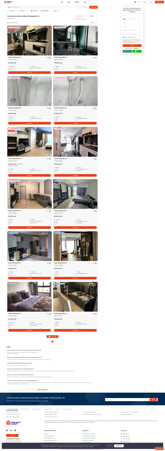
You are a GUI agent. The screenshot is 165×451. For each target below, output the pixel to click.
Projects (57, 409)
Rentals (12, 389)
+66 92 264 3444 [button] (126, 439)
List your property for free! (50, 438)
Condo (17, 389)
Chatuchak (27, 389)
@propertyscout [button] (126, 436)
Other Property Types (12, 409)
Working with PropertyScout (50, 440)
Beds (22, 10)
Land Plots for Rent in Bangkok (51, 416)
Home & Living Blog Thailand (89, 438)
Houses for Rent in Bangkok (12, 412)
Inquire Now (29, 72)
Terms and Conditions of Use (96, 449)
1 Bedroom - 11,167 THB (12, 353)
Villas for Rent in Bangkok (126, 414)
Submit (153, 399)
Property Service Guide (87, 440)
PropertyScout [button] (126, 433)
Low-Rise (35, 10)
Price (11, 10)
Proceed (132, 45)
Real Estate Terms (86, 442)
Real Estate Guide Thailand (88, 436)
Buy (62, 2)
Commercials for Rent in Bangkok (13, 414)
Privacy (87, 449)
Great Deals (45, 10)
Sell (85, 2)
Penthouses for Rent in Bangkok (12, 416)
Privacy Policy (132, 40)
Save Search (81, 16)
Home (8, 389)
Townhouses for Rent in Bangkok (51, 412)
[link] (93, 446)
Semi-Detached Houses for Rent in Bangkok (92, 414)
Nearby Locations (25, 409)
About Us (46, 433)
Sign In (151, 2)
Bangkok (22, 389)
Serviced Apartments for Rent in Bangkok (129, 412)
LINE (138, 51)
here (50, 376)
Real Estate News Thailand (88, 433)
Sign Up (145, 2)
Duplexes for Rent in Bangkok (51, 414)
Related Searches (36, 409)
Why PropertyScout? (49, 436)
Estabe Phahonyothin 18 (43, 389)
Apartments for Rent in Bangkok (89, 412)
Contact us (159, 2)
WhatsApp (128, 51)
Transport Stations (48, 409)
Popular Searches (67, 409)
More (55, 10)
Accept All (119, 445)
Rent (69, 2)
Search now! (93, 7)
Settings (109, 445)
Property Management (49, 442)
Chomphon (33, 389)
